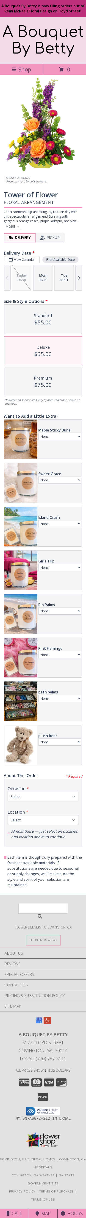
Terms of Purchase (56, 1191)
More (10, 226)
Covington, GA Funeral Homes (27, 1159)
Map (45, 1213)
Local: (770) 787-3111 (43, 1059)
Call (16, 1213)
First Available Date (60, 259)
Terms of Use (43, 1199)
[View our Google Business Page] (39, 1022)
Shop (24, 69)
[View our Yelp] (47, 1022)
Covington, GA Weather (33, 1175)
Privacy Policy (22, 1191)
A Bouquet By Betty (43, 40)
